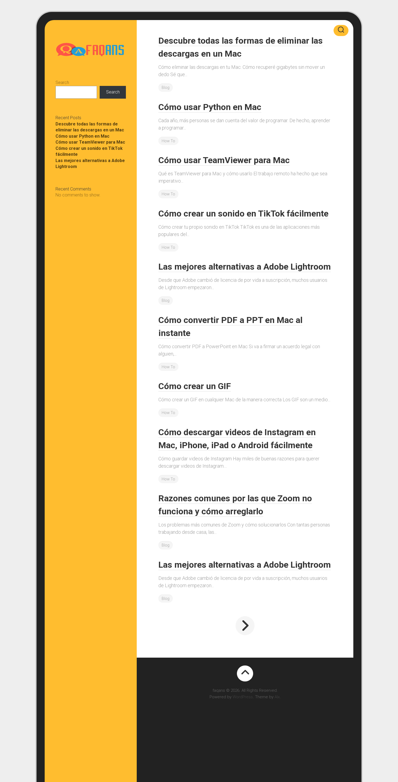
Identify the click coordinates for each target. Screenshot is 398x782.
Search (62, 82)
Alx (277, 696)
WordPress (243, 696)
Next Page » (245, 625)
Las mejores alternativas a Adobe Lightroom (244, 266)
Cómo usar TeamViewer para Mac (90, 142)
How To (168, 141)
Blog (165, 87)
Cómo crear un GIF (194, 386)
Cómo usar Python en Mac (82, 136)
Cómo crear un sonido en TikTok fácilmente (243, 213)
